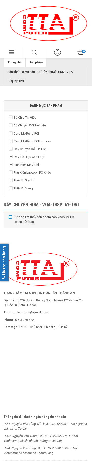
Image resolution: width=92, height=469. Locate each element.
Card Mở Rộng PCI (26, 133)
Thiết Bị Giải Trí (24, 180)
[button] (11, 52)
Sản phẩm (36, 62)
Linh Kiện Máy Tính (27, 165)
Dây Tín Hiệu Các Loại (29, 157)
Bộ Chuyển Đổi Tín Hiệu (30, 125)
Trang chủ (15, 62)
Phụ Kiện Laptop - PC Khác (32, 172)
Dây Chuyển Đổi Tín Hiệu (31, 149)
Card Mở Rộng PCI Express (32, 141)
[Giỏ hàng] (80, 52)
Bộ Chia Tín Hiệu (25, 117)
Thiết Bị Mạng (23, 188)
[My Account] (57, 52)
